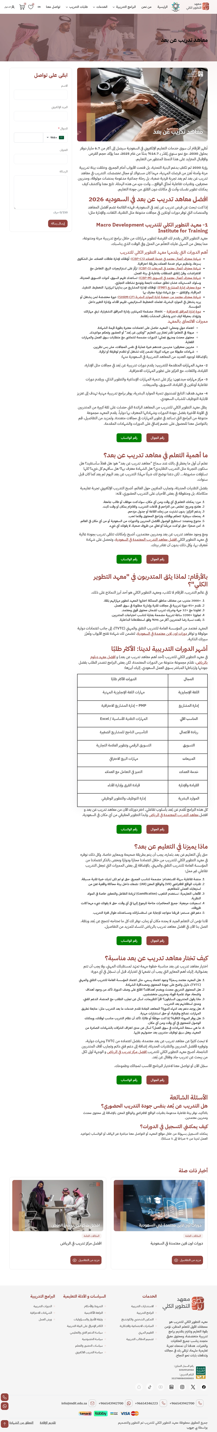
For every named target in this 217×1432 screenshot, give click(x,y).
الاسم (64, 85)
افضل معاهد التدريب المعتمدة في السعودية (146, 539)
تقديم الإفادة (48, 1422)
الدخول (7, 6)
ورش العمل (45, 1319)
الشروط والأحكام (93, 1306)
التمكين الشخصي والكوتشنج (137, 1319)
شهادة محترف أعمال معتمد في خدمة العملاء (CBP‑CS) (166, 258)
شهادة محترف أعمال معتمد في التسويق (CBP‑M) (170, 278)
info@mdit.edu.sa (74, 1403)
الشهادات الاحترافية (41, 1313)
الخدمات (101, 6)
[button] (55, 137)
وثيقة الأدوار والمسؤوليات (88, 1319)
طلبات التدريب (78, 6)
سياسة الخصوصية (92, 1339)
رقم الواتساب (129, 437)
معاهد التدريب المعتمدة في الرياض (174, 815)
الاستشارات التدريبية (142, 1306)
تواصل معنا (53, 6)
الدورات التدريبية (42, 1306)
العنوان (64, 150)
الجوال (63, 128)
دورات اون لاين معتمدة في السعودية (162, 633)
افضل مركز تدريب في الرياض (127, 1052)
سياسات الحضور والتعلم (89, 1345)
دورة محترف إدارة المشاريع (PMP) (179, 287)
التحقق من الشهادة (21, 1422)
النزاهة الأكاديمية (93, 1313)
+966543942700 (182, 1403)
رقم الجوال (157, 437)
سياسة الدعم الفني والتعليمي (86, 1332)
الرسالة (64, 171)
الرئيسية (162, 6)
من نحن (146, 6)
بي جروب (192, 1427)
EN (39, 6)
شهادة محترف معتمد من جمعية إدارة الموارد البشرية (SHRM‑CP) (159, 297)
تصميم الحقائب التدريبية (140, 1339)
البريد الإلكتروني (59, 107)
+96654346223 (146, 1403)
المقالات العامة (186, 31)
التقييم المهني (146, 1332)
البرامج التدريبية (125, 6)
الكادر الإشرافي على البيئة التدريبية (85, 1326)
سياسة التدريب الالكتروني (89, 1352)
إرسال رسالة (58, 223)
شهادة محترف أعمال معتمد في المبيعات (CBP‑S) (170, 268)
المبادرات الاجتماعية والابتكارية (137, 1326)
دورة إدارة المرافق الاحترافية (184, 311)
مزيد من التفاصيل (190, 1260)
